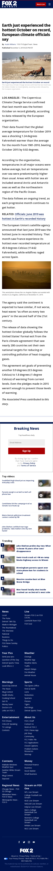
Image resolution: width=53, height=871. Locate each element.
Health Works (7, 695)
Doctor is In (7, 707)
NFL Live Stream (31, 792)
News (35, 44)
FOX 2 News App (31, 730)
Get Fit (5, 701)
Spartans (28, 698)
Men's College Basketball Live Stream (30, 812)
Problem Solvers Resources (31, 750)
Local (4, 615)
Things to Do (7, 640)
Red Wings (28, 707)
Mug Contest (7, 692)
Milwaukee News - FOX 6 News (9, 795)
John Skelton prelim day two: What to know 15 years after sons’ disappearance (33, 548)
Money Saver (7, 704)
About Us (29, 717)
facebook (19, 842)
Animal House (30, 675)
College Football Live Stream (33, 796)
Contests (6, 730)
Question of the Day (10, 660)
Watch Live (41, 4)
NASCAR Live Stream (33, 804)
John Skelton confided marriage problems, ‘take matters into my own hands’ (17, 529)
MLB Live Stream (31, 800)
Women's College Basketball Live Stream (31, 820)
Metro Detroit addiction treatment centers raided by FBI (16, 516)
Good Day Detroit (9, 685)
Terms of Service (28, 465)
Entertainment (10, 717)
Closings (27, 656)
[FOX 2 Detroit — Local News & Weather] (9, 4)
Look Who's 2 (8, 666)
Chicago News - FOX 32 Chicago (10, 790)
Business (6, 637)
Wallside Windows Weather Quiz (9, 765)
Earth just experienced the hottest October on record (25, 82)
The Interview (7, 631)
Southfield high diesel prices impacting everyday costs (18, 481)
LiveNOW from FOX (32, 620)
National (5, 634)
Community (29, 736)
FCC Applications (31, 742)
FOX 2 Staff (29, 721)
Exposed (5, 778)
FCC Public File (30, 739)
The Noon (6, 689)
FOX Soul (28, 624)
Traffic (27, 666)
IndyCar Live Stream (32, 807)
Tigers (27, 704)
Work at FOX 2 (30, 727)
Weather (29, 653)
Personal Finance (31, 764)
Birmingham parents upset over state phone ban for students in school (32, 570)
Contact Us (29, 724)
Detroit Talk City (9, 621)
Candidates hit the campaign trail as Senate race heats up (17, 504)
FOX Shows (7, 721)
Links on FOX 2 (8, 710)
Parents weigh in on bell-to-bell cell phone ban (16, 493)
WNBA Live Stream (32, 825)
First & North (29, 689)
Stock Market (30, 771)
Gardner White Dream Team (11, 771)
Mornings (7, 682)
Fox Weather (29, 672)
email (34, 842)
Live (26, 611)
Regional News (10, 785)
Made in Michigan (9, 624)
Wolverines (29, 695)
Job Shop (28, 733)
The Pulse (6, 618)
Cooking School (8, 698)
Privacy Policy (29, 463)
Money (28, 760)
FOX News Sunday (9, 643)
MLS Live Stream (31, 828)
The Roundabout (9, 627)
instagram (29, 842)
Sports (28, 682)
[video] (44, 483)
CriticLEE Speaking (9, 724)
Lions (26, 692)
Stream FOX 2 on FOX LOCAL (33, 616)
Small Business (30, 774)
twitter (24, 842)
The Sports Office (31, 685)
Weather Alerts (30, 663)
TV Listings (6, 727)
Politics (5, 646)
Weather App (29, 660)
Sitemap (27, 754)
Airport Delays (30, 669)
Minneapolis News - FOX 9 (10, 801)
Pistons (27, 701)
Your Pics (7, 653)
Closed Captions (31, 745)
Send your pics (8, 656)
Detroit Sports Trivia (10, 663)
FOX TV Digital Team (24, 44)
